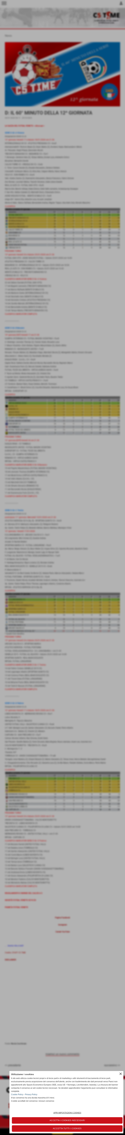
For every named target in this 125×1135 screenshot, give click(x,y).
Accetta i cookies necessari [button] (67, 1120)
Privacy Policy (31, 1094)
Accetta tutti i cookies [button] (67, 1128)
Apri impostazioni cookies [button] (67, 1113)
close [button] (121, 1074)
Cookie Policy (17, 1094)
